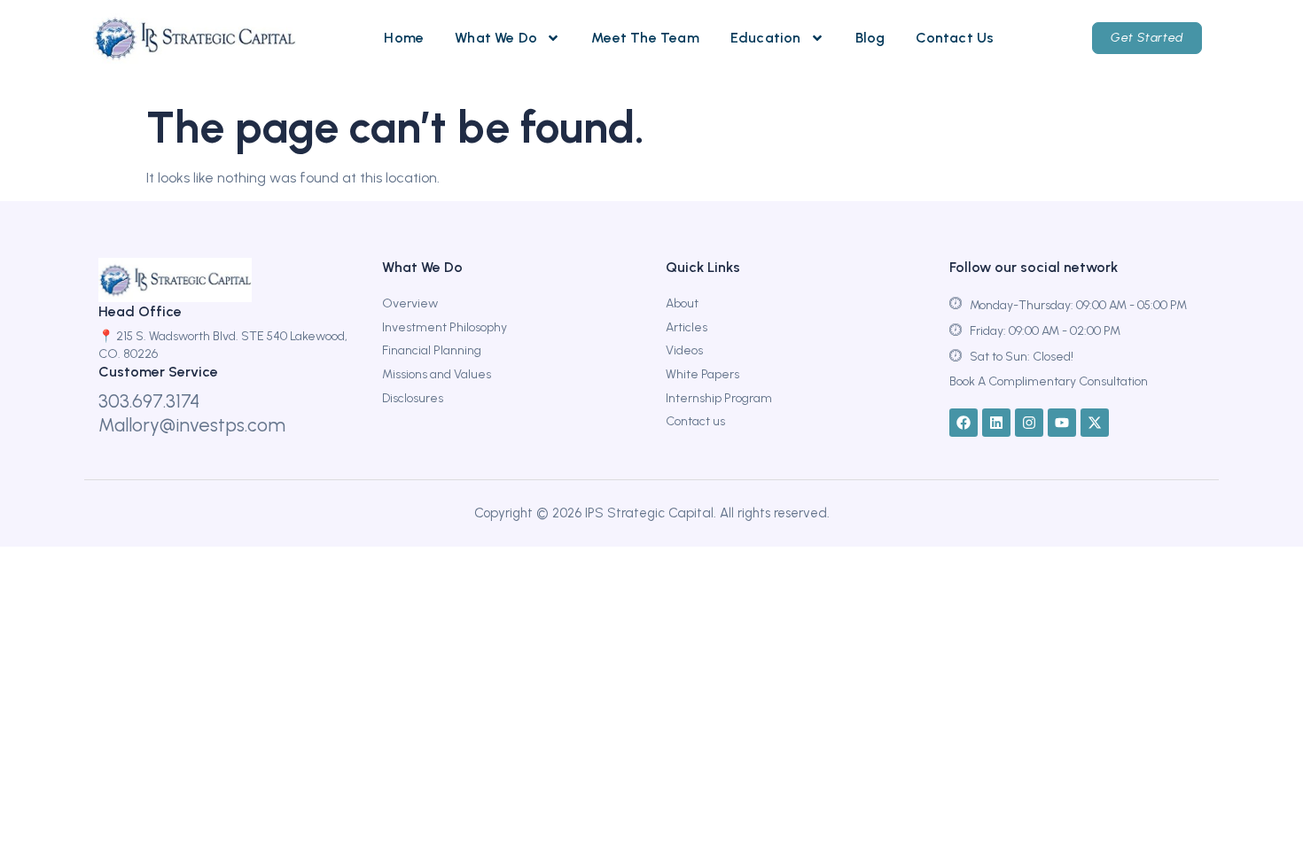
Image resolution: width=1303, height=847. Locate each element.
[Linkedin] (996, 422)
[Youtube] (1062, 422)
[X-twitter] (1095, 422)
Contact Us (955, 37)
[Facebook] (963, 422)
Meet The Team (645, 37)
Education (765, 37)
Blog (870, 37)
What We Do (496, 37)
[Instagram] (1029, 422)
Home (404, 37)
